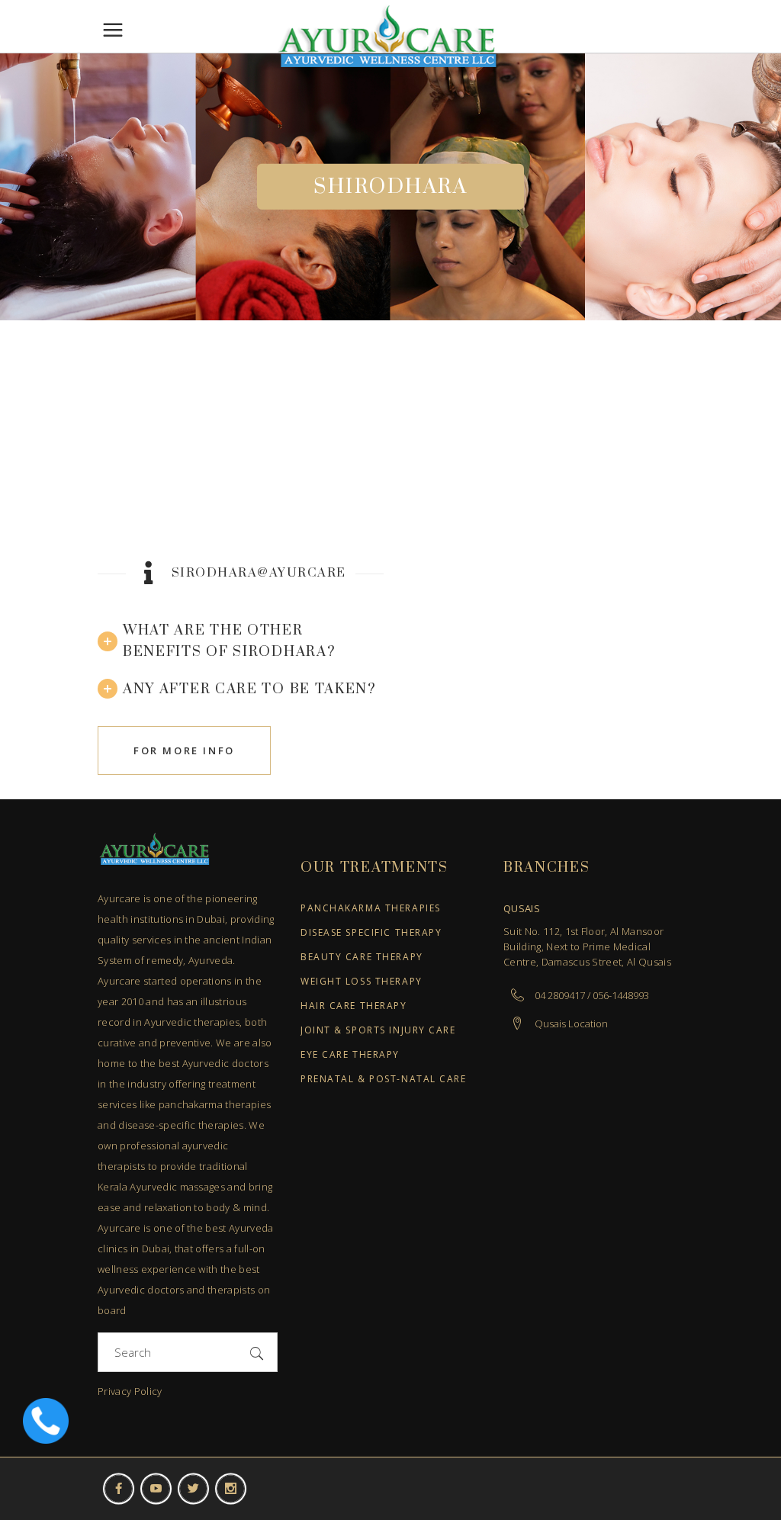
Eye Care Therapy (350, 1055)
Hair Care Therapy (354, 1006)
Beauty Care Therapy (362, 957)
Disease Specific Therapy (371, 933)
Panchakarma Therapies (371, 909)
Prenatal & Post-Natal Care (384, 1080)
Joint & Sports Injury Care (378, 1031)
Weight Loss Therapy (362, 982)
